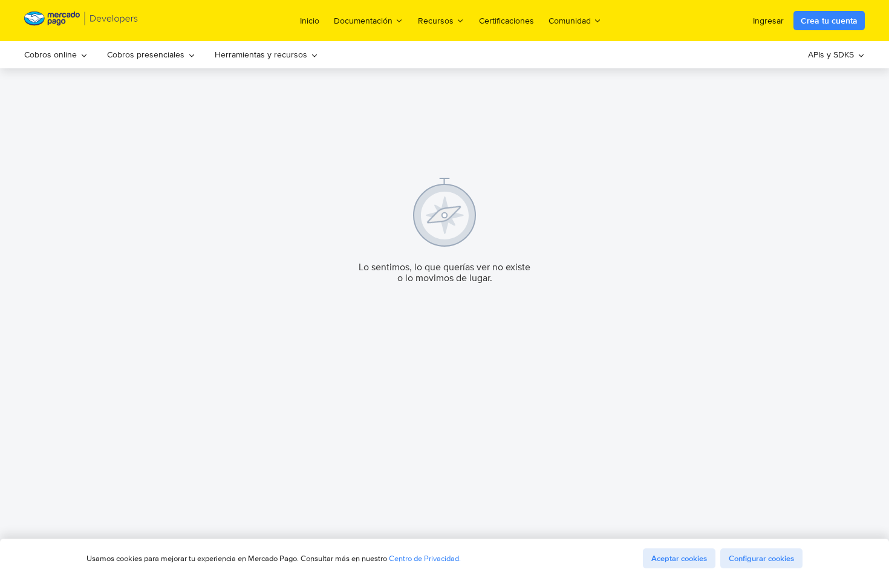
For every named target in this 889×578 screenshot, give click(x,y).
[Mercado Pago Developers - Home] (81, 20)
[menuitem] (56, 54)
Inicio (309, 21)
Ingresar (768, 21)
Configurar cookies (761, 558)
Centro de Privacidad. (425, 558)
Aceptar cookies (679, 558)
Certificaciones (506, 21)
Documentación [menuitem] (363, 20)
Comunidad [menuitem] (570, 20)
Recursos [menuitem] (436, 20)
